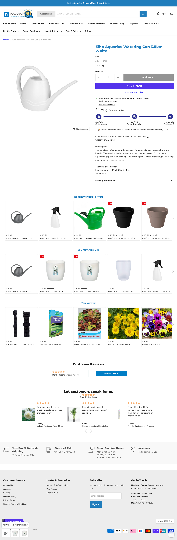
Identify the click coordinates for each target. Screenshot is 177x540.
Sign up (96, 504)
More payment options (134, 92)
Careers (6, 492)
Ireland (164, 521)
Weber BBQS (76, 23)
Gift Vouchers (9, 23)
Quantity (99, 71)
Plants (23, 23)
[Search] (143, 14)
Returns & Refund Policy (57, 485)
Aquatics (134, 23)
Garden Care (38, 23)
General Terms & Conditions (15, 504)
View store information (107, 105)
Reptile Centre (10, 31)
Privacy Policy (9, 500)
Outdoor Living (117, 23)
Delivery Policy (9, 496)
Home (6, 40)
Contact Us (8, 485)
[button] (162, 13)
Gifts (87, 31)
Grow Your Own (57, 23)
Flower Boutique (31, 31)
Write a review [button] (111, 373)
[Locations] (152, 453)
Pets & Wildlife (151, 23)
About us (7, 489)
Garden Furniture (96, 23)
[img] (88, 395)
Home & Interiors (52, 31)
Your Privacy (52, 489)
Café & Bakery (73, 31)
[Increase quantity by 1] (118, 77)
